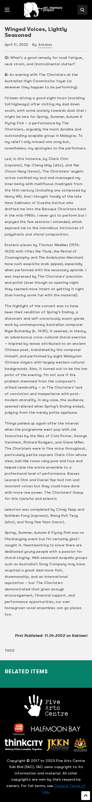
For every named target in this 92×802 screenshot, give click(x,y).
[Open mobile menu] (7, 10)
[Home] (43, 9)
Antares (45, 44)
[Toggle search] (82, 10)
